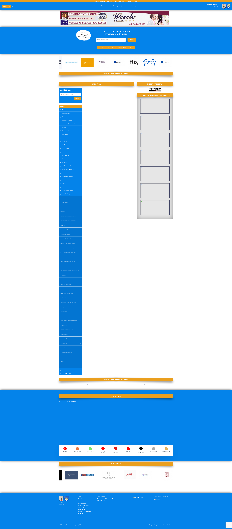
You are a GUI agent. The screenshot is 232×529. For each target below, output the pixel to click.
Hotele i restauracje (67, 131)
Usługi (64, 370)
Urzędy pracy (64, 343)
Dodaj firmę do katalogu (115, 47)
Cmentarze (63, 211)
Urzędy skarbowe (64, 347)
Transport (65, 187)
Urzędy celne (64, 325)
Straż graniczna (64, 306)
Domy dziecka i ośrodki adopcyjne (68, 216)
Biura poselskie (64, 202)
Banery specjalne (119, 6)
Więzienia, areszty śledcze (67, 356)
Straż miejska (64, 311)
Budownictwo (66, 113)
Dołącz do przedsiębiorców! (83, 35)
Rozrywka (65, 173)
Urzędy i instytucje (67, 194)
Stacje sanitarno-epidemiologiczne (68, 302)
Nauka (64, 152)
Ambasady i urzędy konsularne (68, 197)
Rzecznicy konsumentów (66, 284)
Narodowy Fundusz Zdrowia (67, 238)
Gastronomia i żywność (68, 124)
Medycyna (65, 141)
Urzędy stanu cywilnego (66, 352)
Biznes (64, 109)
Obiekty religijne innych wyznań (68, 243)
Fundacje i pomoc (67, 120)
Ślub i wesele (66, 180)
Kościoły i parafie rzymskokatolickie (69, 229)
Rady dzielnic (64, 279)
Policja (62, 266)
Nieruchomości (66, 155)
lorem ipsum (65, 448)
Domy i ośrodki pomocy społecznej (68, 220)
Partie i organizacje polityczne (68, 261)
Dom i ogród (65, 116)
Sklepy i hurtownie (67, 176)
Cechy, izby (63, 207)
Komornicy (63, 225)
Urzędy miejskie (64, 334)
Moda (64, 145)
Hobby (64, 127)
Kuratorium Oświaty (65, 234)
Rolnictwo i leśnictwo (68, 169)
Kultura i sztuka (66, 138)
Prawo (64, 159)
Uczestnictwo (105, 6)
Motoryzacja (65, 148)
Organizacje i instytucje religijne (68, 247)
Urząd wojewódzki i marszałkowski (69, 320)
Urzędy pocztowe (65, 338)
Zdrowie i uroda (66, 373)
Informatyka (65, 134)
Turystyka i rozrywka (68, 190)
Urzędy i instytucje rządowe (67, 329)
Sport (63, 183)
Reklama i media (67, 166)
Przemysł (64, 162)
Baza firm (88, 6)
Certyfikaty (132, 6)
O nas (96, 6)
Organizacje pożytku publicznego (68, 252)
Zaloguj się (6, 6)
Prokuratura (63, 275)
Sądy (62, 288)
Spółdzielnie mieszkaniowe (67, 293)
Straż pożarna (64, 316)
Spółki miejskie (64, 297)
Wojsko (62, 361)
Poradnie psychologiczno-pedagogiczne (70, 270)
